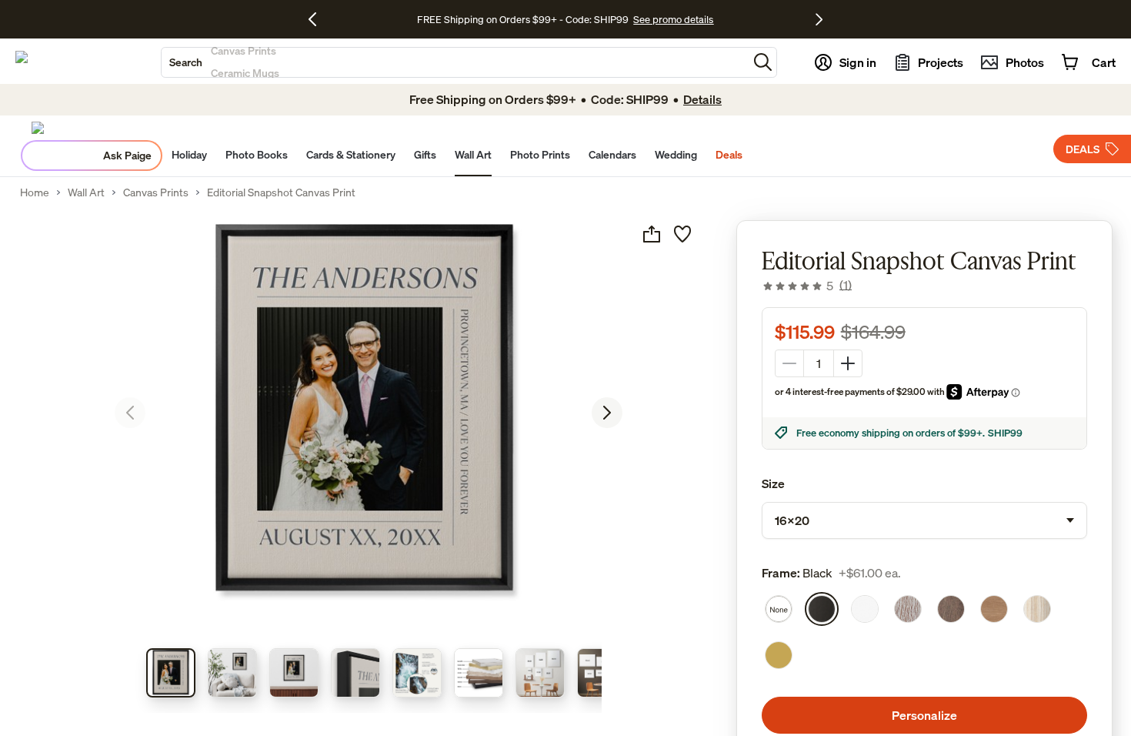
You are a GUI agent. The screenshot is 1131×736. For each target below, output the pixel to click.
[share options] (652, 234)
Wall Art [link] (86, 192)
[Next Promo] (819, 19)
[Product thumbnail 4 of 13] (355, 673)
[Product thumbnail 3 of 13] (294, 673)
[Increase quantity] (848, 363)
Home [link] (34, 192)
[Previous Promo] (318, 19)
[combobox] (454, 62)
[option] (779, 609)
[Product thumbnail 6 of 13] (478, 673)
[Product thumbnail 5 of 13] (417, 673)
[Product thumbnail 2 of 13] (232, 673)
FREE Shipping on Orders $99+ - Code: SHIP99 (523, 19)
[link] (807, 285)
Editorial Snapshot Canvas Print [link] (281, 192)
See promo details (673, 19)
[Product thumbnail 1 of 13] (170, 673)
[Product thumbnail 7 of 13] (540, 673)
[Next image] (607, 412)
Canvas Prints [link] (155, 192)
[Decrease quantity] (789, 363)
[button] (762, 62)
